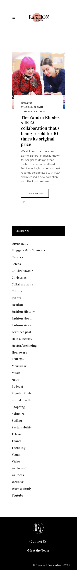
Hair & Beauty (22, 339)
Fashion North (22, 318)
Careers (17, 257)
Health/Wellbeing (24, 346)
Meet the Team (38, 550)
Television (19, 434)
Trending (18, 448)
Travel (16, 441)
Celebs (16, 264)
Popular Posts (22, 393)
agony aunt (20, 243)
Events (16, 298)
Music (16, 373)
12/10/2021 (26, 103)
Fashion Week (21, 325)
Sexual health (21, 400)
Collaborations (22, 284)
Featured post (21, 332)
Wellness (18, 482)
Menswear (19, 366)
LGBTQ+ (18, 359)
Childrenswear (22, 271)
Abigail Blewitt (34, 107)
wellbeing (18, 468)
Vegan (16, 455)
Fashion (17, 305)
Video (16, 461)
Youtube (17, 495)
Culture (17, 291)
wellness (18, 475)
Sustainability (22, 427)
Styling (17, 421)
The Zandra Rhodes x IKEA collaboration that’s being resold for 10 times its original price (40, 131)
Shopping (18, 407)
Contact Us (39, 541)
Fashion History (23, 312)
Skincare (18, 414)
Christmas (19, 278)
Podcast (17, 386)
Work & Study (22, 489)
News (15, 380)
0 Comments (28, 111)
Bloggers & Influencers (28, 250)
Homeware (19, 352)
